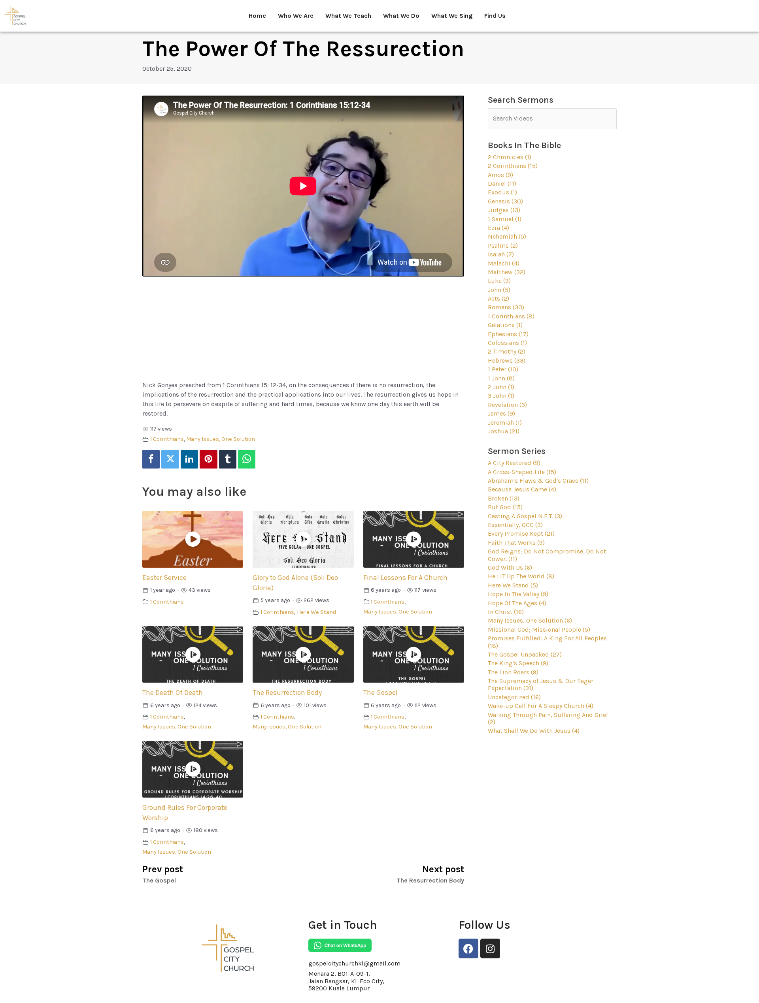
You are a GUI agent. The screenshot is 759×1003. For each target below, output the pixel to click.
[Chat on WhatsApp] (340, 945)
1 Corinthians (167, 439)
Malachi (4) (503, 263)
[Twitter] (170, 459)
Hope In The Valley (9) (518, 594)
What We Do (401, 15)
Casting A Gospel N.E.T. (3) (525, 516)
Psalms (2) (503, 245)
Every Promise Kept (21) (521, 533)
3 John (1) (501, 395)
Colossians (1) (507, 342)
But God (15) (505, 507)
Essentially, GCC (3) (515, 525)
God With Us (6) (510, 567)
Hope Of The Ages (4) (517, 603)
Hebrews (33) (506, 360)
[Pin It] (208, 459)
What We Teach (348, 15)
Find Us (495, 15)
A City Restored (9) (514, 463)
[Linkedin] (189, 459)
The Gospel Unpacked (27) (525, 654)
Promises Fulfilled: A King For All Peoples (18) (547, 641)
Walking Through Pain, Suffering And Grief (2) (548, 718)
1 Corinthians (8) (511, 316)
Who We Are (295, 15)
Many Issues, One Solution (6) (530, 620)
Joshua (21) (503, 431)
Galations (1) (505, 325)
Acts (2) (498, 298)
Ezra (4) (498, 227)
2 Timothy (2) (506, 351)
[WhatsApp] (246, 459)
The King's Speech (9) (518, 663)
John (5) (499, 290)
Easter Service (164, 577)
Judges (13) (504, 210)
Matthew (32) (506, 272)
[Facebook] (151, 459)
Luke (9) (499, 280)
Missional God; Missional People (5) (539, 629)
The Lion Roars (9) (513, 672)
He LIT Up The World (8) (521, 576)
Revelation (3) (507, 404)
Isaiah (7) (501, 254)
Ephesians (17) (508, 334)
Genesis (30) (505, 201)
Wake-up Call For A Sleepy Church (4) (540, 705)
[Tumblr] (227, 459)
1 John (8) (501, 378)
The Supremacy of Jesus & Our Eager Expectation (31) (540, 684)
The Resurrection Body (287, 692)
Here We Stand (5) (513, 585)
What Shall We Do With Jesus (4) (534, 730)
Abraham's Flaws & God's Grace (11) (538, 480)
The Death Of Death (172, 692)
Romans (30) (506, 307)
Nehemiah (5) (507, 236)
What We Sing (451, 15)
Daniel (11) (502, 183)
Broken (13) (503, 498)
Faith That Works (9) (516, 542)
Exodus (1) (502, 192)
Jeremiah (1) (505, 422)
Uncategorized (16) (514, 697)
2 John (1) (501, 387)
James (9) (501, 413)
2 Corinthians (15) (513, 165)
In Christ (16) (506, 611)
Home (257, 15)
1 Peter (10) (503, 369)
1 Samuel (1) (504, 219)
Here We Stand (316, 612)
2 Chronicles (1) (509, 157)
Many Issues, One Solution (220, 439)
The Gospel (380, 692)
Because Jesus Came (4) (522, 489)
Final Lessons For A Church (405, 577)
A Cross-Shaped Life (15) (522, 472)
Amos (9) (500, 175)
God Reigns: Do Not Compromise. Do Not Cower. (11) (547, 555)
